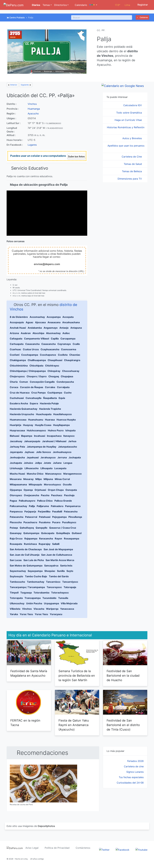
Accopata (68, 316)
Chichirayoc (52, 365)
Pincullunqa (75, 516)
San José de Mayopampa (58, 549)
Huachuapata (43, 414)
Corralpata (63, 387)
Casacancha (32, 343)
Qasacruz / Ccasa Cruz (62, 527)
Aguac (29, 322)
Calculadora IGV (133, 105)
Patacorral (31, 516)
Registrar (142, 4)
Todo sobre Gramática (129, 112)
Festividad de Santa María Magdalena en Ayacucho (28, 673)
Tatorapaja (70, 587)
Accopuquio (17, 322)
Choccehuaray (70, 370)
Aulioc (66, 333)
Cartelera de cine (134, 766)
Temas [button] (46, 4)
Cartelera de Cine (132, 156)
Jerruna (62, 457)
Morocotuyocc (52, 484)
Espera (34, 403)
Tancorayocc (54, 587)
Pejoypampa (59, 516)
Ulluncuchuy (17, 603)
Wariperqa (52, 608)
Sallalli (55, 543)
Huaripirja (15, 425)
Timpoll (14, 592)
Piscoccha (16, 522)
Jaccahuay (16, 441)
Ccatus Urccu (31, 349)
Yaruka (14, 614)
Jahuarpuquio (32, 441)
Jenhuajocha (17, 457)
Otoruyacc (16, 495)
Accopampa (54, 316)
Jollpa (38, 462)
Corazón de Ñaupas (31, 387)
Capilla (55, 338)
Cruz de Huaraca (19, 392)
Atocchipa (38, 333)
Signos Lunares (135, 771)
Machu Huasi (17, 473)
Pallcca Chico (45, 500)
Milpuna (48, 479)
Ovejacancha (31, 495)
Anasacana (54, 322)
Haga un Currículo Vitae (129, 119)
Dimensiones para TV (130, 178)
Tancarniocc (53, 581)
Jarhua (72, 441)
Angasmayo (51, 327)
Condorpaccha (65, 381)
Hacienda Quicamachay (23, 408)
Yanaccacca (67, 608)
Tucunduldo (49, 597)
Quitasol (77, 533)
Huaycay (28, 425)
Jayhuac (29, 452)
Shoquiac (49, 570)
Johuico (28, 462)
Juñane (57, 462)
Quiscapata (47, 533)
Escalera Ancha (19, 403)
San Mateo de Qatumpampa (26, 565)
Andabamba (35, 327)
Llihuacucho (32, 468)
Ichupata (70, 430)
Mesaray (28, 479)
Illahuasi (14, 435)
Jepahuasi (33, 457)
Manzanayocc (53, 473)
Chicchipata (36, 365)
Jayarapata (16, 452)
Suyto (69, 570)
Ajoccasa (40, 322)
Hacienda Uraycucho (22, 414)
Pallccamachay (18, 506)
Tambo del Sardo (59, 576)
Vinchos (32, 103)
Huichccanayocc (36, 430)
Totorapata (16, 597)
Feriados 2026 (135, 761)
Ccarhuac (15, 349)
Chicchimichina (19, 365)
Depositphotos (46, 826)
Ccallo (76, 343)
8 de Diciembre (19, 316)
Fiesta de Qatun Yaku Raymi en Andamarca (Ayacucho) (74, 725)
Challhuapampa (37, 360)
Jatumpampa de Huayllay (41, 446)
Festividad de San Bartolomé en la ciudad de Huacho (123, 675)
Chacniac (74, 354)
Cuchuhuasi (17, 397)
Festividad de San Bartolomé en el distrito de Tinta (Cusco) (123, 725)
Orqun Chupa (56, 489)
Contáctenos (83, 847)
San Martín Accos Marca (60, 560)
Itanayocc (69, 435)
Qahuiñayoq (27, 527)
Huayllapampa (61, 425)
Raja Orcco (16, 538)
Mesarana (16, 479)
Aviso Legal (31, 847)
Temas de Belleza (132, 171)
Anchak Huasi (18, 327)
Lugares (32, 144)
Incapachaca (54, 435)
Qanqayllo (41, 527)
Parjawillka (44, 511)
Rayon (58, 538)
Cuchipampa (54, 392)
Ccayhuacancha (50, 349)
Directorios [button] (60, 4)
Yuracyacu (56, 614)
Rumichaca (30, 543)
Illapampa (26, 435)
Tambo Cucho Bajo (36, 576)
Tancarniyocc (70, 581)
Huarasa (50, 419)
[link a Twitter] (104, 849)
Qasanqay (16, 533)
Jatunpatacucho (67, 446)
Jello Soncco (43, 452)
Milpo (38, 479)
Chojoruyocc (17, 376)
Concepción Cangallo (42, 381)
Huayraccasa (17, 430)
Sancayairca (51, 565)
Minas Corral (62, 479)
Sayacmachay (18, 570)
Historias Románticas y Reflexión (125, 127)
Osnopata (71, 489)
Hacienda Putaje (49, 403)
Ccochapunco (48, 354)
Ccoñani (14, 354)
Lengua (67, 462)
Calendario (80, 4)
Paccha (45, 495)
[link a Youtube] (141, 849)
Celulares (143, 17)
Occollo (67, 484)
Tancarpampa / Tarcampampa (27, 587)
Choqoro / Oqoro (37, 376)
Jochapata (75, 457)
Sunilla (61, 570)
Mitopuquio (35, 484)
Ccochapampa (29, 354)
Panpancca (16, 511)
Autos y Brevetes (132, 138)
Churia (14, 381)
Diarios (35, 4)
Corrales (50, 387)
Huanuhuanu (35, 419)
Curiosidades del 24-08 (130, 782)
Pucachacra (30, 522)
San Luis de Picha (33, 560)
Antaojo (64, 327)
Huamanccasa (18, 419)
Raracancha (46, 538)
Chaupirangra (72, 360)
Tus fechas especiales (131, 777)
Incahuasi (39, 435)
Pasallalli (57, 511)
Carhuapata (16, 343)
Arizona (14, 333)
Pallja (32, 506)
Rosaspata (16, 543)
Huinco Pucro (56, 430)
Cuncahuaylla (33, 397)
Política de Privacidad (57, 847)
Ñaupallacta (50, 397)
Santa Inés (66, 565)
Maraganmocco (72, 473)
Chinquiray (54, 370)
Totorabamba (41, 592)
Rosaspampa (71, 538)
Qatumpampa (31, 533)
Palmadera (57, 506)
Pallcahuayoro (27, 500)
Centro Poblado (17, 17)
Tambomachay (35, 581)
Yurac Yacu (26, 614)
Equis (62, 397)
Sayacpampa (35, 570)
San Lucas (16, 560)
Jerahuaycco (48, 457)
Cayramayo (64, 343)
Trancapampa (33, 597)
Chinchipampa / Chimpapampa (28, 370)
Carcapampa (67, 338)
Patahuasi (44, 516)
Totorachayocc (60, 592)
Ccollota (63, 354)
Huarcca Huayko (66, 419)
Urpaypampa (51, 603)
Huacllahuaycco (62, 414)
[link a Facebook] (122, 849)
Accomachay (37, 316)
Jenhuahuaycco (62, 452)
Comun (23, 381)
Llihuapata (46, 468)
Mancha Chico (35, 473)
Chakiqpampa (18, 360)
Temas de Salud (133, 163)
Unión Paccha (34, 603)
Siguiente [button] (25, 85)
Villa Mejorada (69, 603)
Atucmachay (53, 333)
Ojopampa (16, 489)
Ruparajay (44, 543)
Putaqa (14, 527)
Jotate (47, 462)
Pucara (56, 522)
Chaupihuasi (55, 360)
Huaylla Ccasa (43, 425)
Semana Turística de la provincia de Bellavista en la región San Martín (77, 675)
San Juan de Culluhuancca (56, 554)
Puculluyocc (69, 522)
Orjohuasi (40, 489)
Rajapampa (30, 538)
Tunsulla (63, 597)
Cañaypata (16, 338)
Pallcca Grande (63, 500)
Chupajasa (67, 376)
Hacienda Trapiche (50, 408)
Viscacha (39, 608)
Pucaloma (44, 522)
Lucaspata (60, 468)
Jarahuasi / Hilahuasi (54, 441)
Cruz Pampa (38, 392)
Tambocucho (17, 581)
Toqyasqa (26, 592)
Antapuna (76, 327)
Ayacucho (33, 113)
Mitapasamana (18, 484)
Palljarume (43, 506)
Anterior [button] (13, 85)
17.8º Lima (122, 4)
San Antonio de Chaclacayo (26, 549)
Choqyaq (53, 376)
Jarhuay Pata (17, 446)
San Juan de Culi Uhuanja (24, 554)
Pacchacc (56, 495)
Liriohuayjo (16, 468)
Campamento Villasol (36, 338)
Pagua (13, 500)
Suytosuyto (16, 576)
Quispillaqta (63, 533)
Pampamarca (72, 506)
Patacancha (70, 511)
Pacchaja (69, 495)
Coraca (14, 387)
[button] (93, 5)
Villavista (15, 608)
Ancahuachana (71, 322)
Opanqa (28, 489)
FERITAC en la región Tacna (25, 723)
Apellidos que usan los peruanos (126, 145)
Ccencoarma (68, 349)
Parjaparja (30, 511)
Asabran (26, 333)
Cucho (68, 392)
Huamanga (34, 108)
